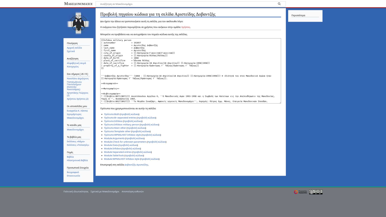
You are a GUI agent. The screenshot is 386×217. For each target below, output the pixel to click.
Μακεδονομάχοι (78, 3)
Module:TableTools (114, 155)
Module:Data (111, 144)
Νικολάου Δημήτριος (78, 78)
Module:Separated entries (118, 151)
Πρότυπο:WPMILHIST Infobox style (122, 134)
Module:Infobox (112, 148)
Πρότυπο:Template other (117, 131)
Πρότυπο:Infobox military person (121, 124)
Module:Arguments (114, 138)
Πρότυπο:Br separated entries (120, 117)
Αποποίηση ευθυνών (133, 191)
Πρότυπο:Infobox (113, 121)
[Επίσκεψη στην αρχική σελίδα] (78, 23)
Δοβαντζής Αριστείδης (136, 164)
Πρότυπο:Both (111, 114)
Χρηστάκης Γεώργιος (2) (77, 94)
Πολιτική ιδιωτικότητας (75, 191)
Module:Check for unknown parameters (125, 141)
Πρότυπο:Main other (115, 127)
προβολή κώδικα (130, 114)
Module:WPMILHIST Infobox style (121, 158)
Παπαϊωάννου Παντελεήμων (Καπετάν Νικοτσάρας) (74, 85)
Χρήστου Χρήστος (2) (77, 98)
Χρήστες (185, 26)
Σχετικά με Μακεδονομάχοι (105, 191)
